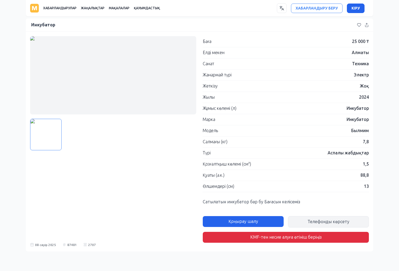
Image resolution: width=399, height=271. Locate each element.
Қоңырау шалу (243, 221)
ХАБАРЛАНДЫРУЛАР (60, 8)
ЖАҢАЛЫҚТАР (92, 8)
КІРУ (356, 8)
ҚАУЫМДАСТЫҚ (147, 8)
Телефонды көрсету (328, 221)
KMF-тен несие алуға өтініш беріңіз (286, 237)
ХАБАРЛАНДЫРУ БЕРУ (317, 8)
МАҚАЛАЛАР (119, 8)
